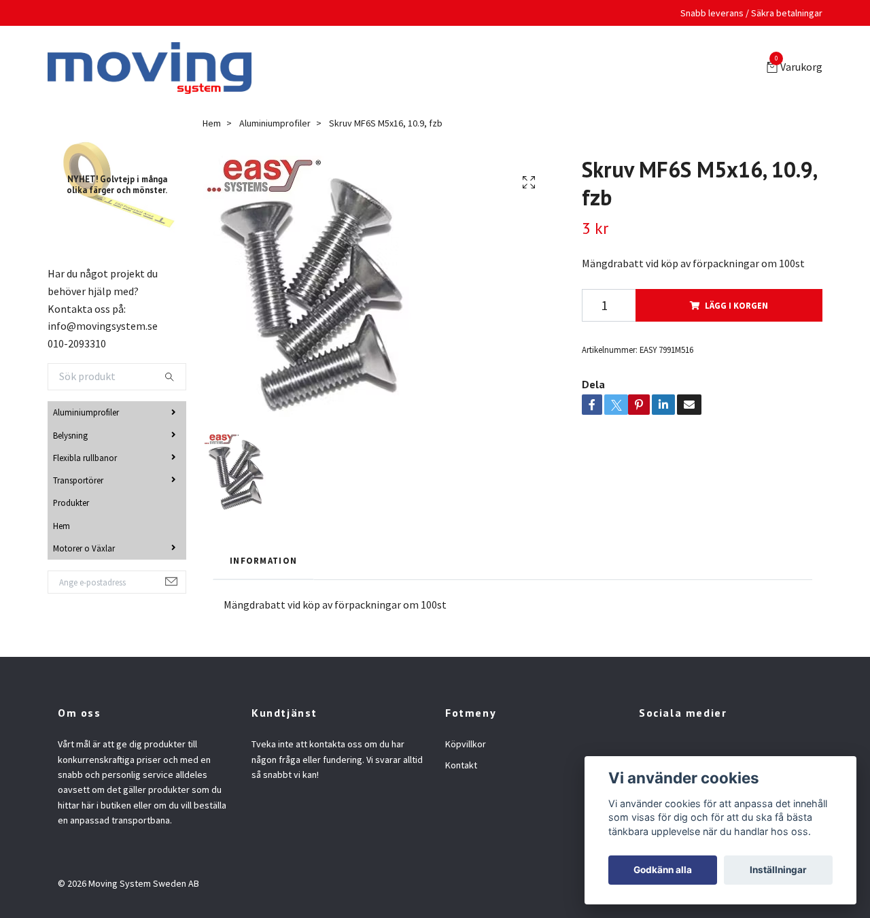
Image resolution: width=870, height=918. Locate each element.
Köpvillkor (465, 747)
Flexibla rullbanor (85, 460)
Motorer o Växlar (84, 550)
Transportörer (78, 482)
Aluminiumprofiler (86, 414)
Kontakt (461, 768)
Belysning (70, 437)
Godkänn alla (662, 869)
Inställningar (778, 869)
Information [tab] (263, 563)
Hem (61, 528)
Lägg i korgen (736, 308)
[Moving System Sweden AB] (155, 69)
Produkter (71, 505)
